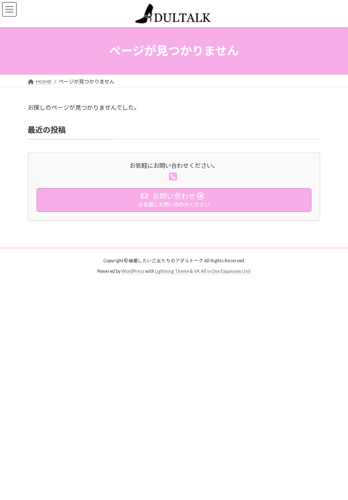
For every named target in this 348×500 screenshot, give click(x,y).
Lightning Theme (172, 271)
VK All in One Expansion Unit (222, 271)
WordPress (132, 271)
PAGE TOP (332, 476)
